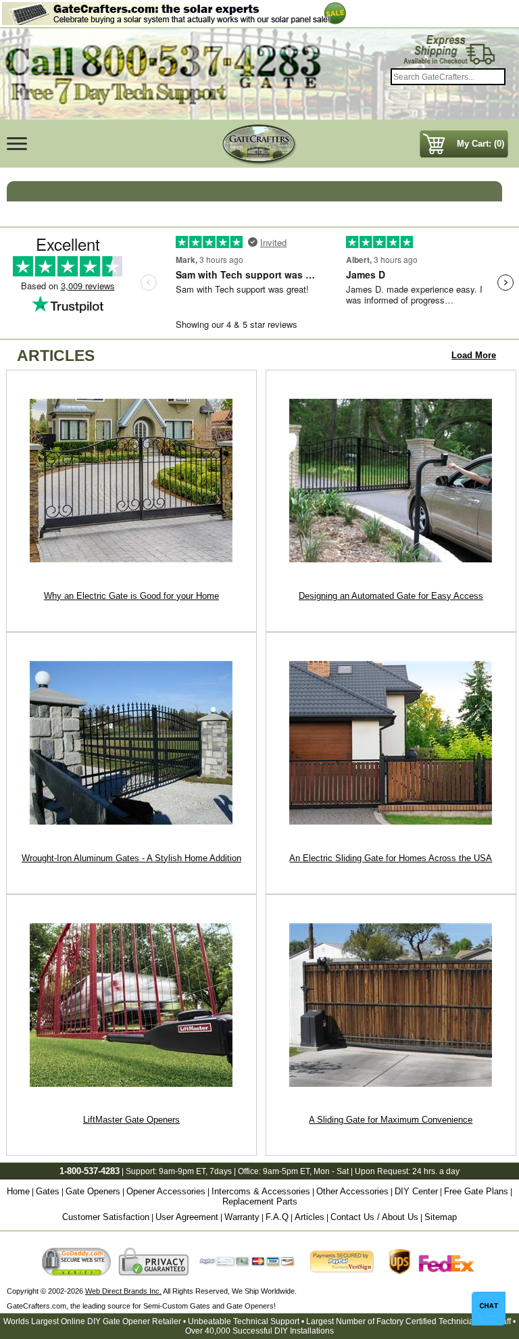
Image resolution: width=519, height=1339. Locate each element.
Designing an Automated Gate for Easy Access (391, 596)
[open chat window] (488, 1308)
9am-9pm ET (182, 1171)
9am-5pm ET (286, 1171)
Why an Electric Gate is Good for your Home (131, 596)
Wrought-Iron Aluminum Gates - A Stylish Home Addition (131, 858)
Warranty (242, 1217)
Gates (47, 1191)
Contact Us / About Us (374, 1217)
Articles (309, 1217)
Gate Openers (93, 1191)
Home (18, 1191)
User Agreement (186, 1217)
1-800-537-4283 (89, 1171)
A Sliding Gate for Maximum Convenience (390, 1120)
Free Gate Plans (476, 1191)
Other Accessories (352, 1191)
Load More (473, 355)
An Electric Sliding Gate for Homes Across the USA (390, 858)
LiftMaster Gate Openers (131, 1120)
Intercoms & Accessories (261, 1191)
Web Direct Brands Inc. (123, 1291)
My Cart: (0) (480, 144)
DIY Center (416, 1191)
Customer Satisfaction (105, 1217)
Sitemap (440, 1217)
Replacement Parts (259, 1201)
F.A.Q (277, 1217)
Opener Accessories (165, 1191)
